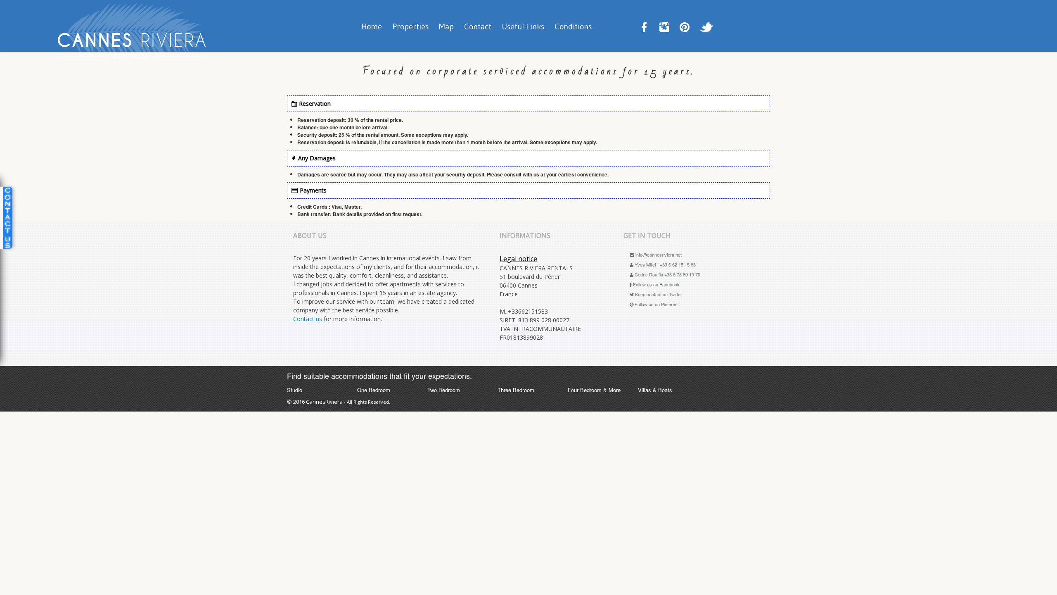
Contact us (307, 319)
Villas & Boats (655, 390)
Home (371, 26)
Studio (294, 390)
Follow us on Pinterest (656, 304)
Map (446, 26)
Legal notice (518, 258)
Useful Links (523, 26)
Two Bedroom (443, 390)
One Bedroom (373, 390)
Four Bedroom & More (594, 390)
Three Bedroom (516, 390)
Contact (477, 26)
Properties (410, 26)
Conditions (573, 26)
